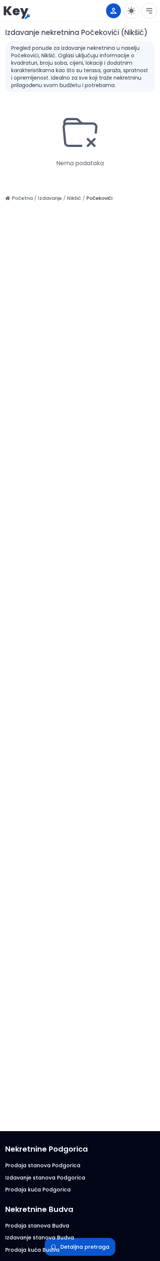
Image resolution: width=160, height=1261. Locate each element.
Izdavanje (50, 198)
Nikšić (74, 198)
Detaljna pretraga (84, 1247)
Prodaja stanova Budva (37, 1225)
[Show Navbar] (149, 11)
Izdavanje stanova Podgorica (45, 1177)
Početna (22, 198)
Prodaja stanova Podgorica (42, 1165)
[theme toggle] (131, 11)
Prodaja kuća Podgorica (38, 1189)
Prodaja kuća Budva (32, 1250)
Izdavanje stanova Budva (39, 1237)
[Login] (113, 10)
